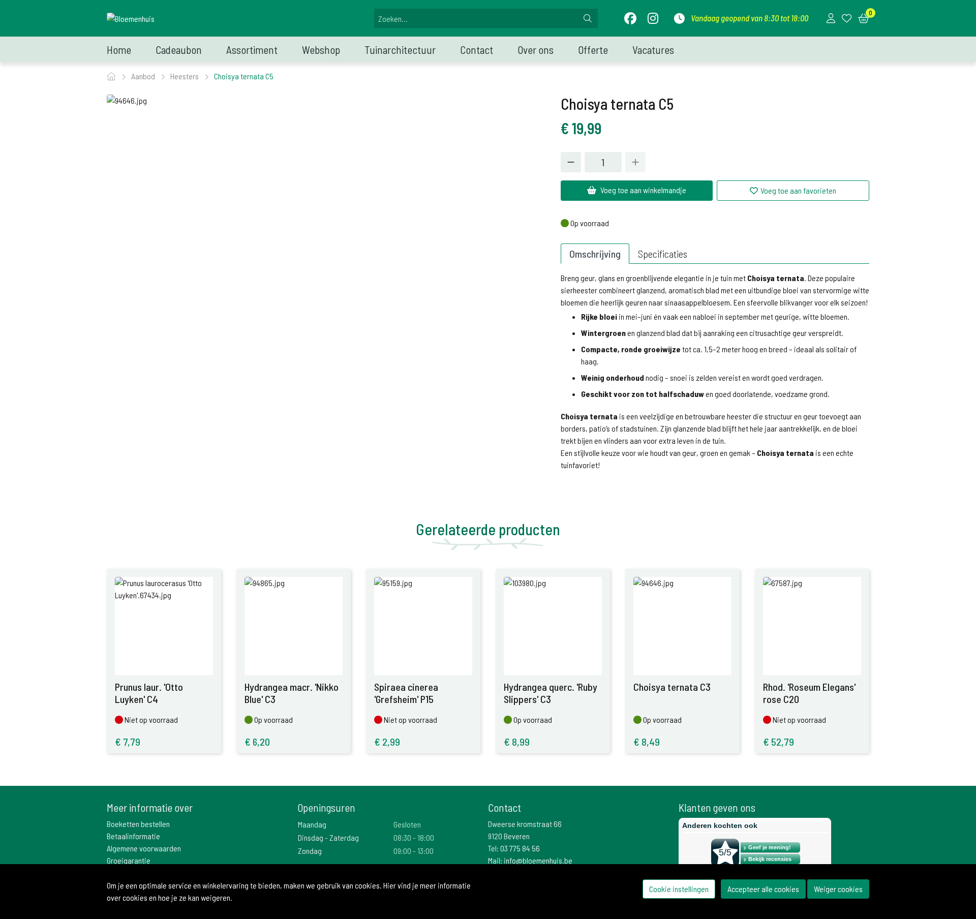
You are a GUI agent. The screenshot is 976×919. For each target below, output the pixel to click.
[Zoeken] (587, 18)
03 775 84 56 (520, 848)
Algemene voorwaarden (144, 848)
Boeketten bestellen (138, 824)
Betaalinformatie (133, 836)
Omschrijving (595, 254)
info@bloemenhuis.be (538, 860)
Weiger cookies (838, 889)
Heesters (185, 76)
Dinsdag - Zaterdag (328, 837)
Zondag (310, 850)
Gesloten (407, 824)
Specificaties (662, 254)
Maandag (312, 824)
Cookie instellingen (679, 889)
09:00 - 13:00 (413, 850)
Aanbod (144, 76)
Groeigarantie (128, 860)
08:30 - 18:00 (413, 837)
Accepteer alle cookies (763, 889)
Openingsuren (326, 807)
